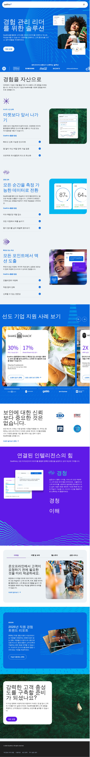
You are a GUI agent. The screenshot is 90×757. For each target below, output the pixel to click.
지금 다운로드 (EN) (17, 657)
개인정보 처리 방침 (9, 752)
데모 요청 (8, 49)
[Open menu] (84, 4)
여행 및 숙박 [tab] (35, 555)
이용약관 (18, 752)
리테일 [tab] (16, 555)
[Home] (8, 5)
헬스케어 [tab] (54, 555)
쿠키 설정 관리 (33, 752)
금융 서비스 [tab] (74, 555)
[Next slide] (84, 319)
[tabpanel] (45, 580)
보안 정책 (24, 752)
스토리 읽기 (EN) (16, 377)
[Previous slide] (78, 319)
